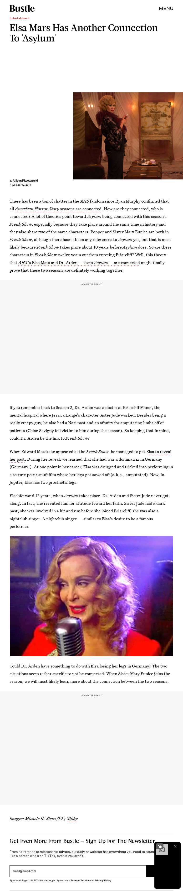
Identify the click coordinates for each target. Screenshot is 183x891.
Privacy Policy (103, 880)
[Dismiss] (175, 846)
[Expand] (159, 846)
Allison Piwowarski (25, 180)
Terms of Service (80, 880)
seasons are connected (58, 208)
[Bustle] (22, 8)
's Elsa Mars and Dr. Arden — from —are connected (79, 262)
